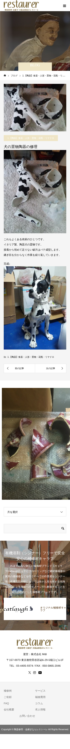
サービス (40, 690)
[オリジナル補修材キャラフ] (35, 599)
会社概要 (9, 709)
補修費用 (40, 697)
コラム (39, 703)
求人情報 (40, 709)
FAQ (6, 703)
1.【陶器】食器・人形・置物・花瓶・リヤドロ (30, 138)
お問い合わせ (27, 715)
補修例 (8, 690)
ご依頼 (8, 697)
